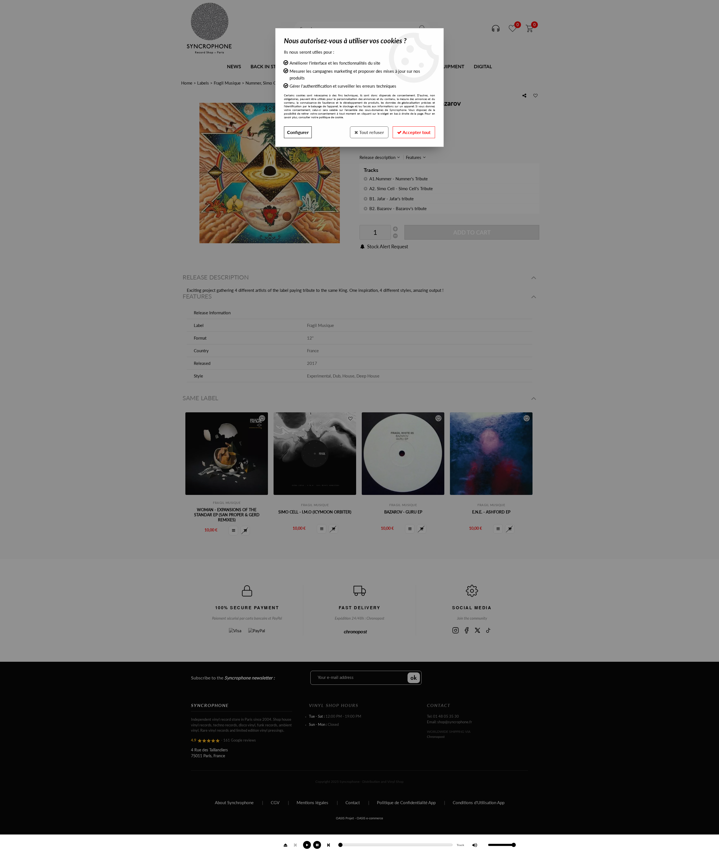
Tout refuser (371, 132)
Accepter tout (416, 132)
